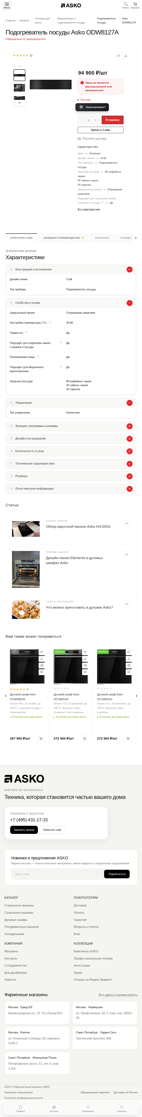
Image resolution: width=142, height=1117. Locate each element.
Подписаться (117, 874)
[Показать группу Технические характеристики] (130, 464)
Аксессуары (82, 965)
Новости (10, 979)
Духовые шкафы (15, 919)
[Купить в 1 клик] (42, 665)
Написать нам (52, 829)
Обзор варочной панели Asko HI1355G (78, 526)
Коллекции (83, 943)
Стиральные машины (19, 905)
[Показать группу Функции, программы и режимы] (130, 426)
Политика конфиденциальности (23, 1097)
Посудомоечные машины (21, 926)
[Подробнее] (126, 523)
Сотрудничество (15, 965)
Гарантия (80, 919)
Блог (77, 934)
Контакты (10, 958)
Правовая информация (18, 1092)
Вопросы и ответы (86, 926)
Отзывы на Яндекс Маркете (93, 979)
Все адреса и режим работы (118, 995)
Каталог (11, 897)
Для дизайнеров (15, 972)
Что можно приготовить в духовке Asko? (79, 607)
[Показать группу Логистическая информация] (130, 489)
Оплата (79, 912)
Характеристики (21, 238)
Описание (102, 238)
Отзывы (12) (128, 238)
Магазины (11, 951)
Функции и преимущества (62, 238)
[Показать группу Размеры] (130, 476)
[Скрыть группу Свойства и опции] (130, 303)
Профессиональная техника (93, 958)
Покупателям (86, 897)
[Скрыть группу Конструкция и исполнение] (130, 269)
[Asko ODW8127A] (51, 84)
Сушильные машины (18, 912)
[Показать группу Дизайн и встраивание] (130, 439)
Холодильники (14, 934)
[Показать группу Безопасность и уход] (130, 451)
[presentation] (5, 696)
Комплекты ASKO (86, 951)
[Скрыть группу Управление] (130, 403)
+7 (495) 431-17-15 (29, 819)
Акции (78, 972)
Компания (13, 943)
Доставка (80, 905)
